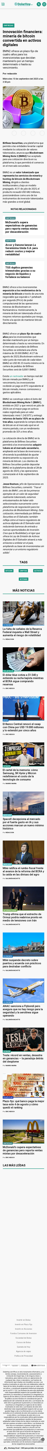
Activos (38, 571)
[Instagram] (44, 4)
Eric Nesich (8, 688)
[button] (3, 4)
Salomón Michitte (11, 878)
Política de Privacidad (23, 1356)
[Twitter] (39, 4)
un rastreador (17, 376)
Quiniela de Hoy (23, 1347)
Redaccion (8, 639)
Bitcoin (8, 571)
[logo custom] (23, 4)
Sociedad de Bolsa (23, 1338)
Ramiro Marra (9, 783)
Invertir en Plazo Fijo (23, 1324)
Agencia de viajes (23, 1351)
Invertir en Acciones (23, 1329)
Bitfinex (23, 579)
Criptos (23, 571)
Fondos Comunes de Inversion (23, 1333)
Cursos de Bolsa (23, 1342)
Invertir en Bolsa (23, 1320)
